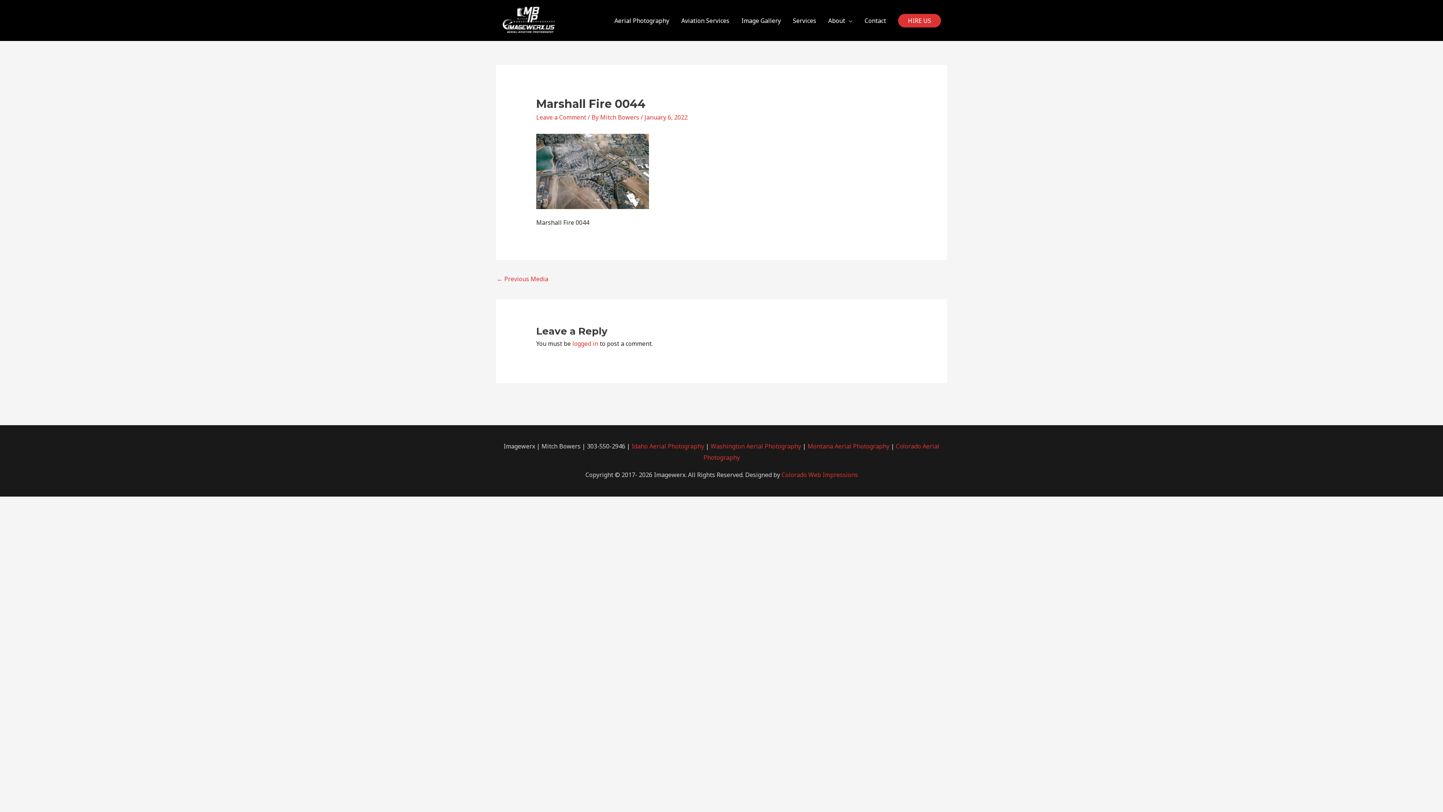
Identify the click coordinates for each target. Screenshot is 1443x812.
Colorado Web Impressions (820, 475)
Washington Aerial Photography (756, 446)
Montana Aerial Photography (848, 446)
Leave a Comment (561, 117)
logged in (585, 343)
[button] (919, 20)
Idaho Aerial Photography (668, 446)
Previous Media (522, 279)
